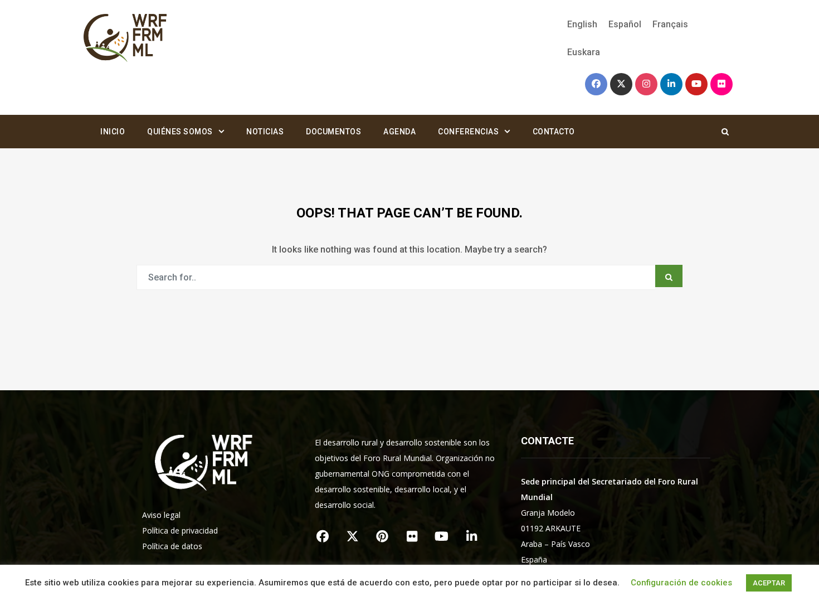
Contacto (554, 131)
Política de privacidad (180, 530)
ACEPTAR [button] (769, 583)
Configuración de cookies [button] (681, 583)
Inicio (112, 131)
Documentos (333, 131)
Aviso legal (161, 515)
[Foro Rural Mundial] (125, 38)
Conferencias (468, 131)
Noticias (265, 131)
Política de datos (172, 546)
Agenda (399, 131)
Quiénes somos (180, 131)
